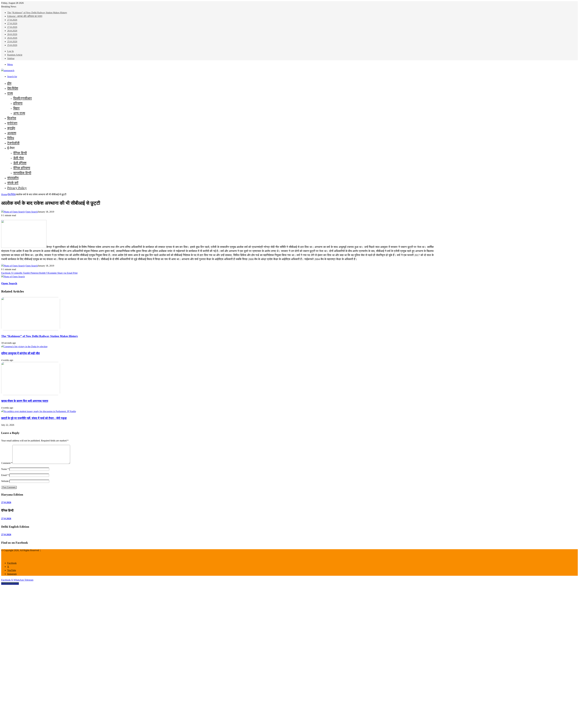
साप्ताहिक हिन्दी (22, 173)
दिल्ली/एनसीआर (22, 98)
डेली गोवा (18, 158)
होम (9, 83)
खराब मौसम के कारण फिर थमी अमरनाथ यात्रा (24, 401)
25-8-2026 (12, 41)
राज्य (10, 93)
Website (5, 481)
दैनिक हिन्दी (20, 153)
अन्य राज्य (19, 113)
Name (5, 469)
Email (5, 475)
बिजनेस (11, 118)
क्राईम (11, 128)
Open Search (31, 211)
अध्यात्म (11, 133)
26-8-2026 (12, 30)
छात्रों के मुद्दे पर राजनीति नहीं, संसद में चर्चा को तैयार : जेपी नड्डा (34, 418)
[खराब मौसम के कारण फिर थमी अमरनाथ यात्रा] (30, 394)
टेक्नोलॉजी (13, 143)
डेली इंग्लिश (19, 163)
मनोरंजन (12, 123)
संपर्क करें (12, 183)
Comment (6, 463)
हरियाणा (17, 103)
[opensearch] (7, 70)
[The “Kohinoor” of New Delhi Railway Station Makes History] (30, 329)
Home (4, 194)
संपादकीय (13, 178)
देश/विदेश (12, 88)
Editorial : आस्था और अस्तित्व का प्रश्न (24, 16)
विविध (10, 138)
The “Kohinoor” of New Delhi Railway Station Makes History (37, 12)
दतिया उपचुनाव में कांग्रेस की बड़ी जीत (20, 353)
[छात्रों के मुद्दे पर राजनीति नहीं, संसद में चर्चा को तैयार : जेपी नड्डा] (38, 411)
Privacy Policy (17, 188)
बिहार (16, 108)
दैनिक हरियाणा (21, 168)
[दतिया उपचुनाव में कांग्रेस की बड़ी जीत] (24, 346)
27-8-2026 (12, 20)
